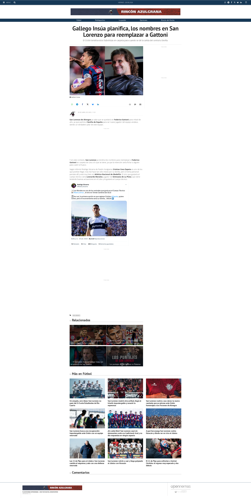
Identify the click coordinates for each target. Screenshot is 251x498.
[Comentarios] (135, 104)
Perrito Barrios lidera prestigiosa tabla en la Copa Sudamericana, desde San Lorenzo (124, 341)
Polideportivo (100, 20)
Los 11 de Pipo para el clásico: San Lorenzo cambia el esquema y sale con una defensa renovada (87, 463)
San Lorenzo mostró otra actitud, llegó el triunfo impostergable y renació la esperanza (124, 403)
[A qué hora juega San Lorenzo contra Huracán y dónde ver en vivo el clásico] (163, 418)
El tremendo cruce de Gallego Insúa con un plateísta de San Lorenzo (87, 363)
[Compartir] (225, 2)
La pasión (122, 20)
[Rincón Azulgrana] (125, 12)
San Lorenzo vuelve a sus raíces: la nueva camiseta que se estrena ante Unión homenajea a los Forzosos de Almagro (163, 403)
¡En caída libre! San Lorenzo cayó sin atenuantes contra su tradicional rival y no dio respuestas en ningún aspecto (125, 433)
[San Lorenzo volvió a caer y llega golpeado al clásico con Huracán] (125, 448)
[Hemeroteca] (246, 2)
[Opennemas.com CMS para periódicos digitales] (181, 489)
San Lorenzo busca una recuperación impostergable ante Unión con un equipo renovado (86, 433)
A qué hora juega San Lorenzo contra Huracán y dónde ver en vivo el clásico (161, 432)
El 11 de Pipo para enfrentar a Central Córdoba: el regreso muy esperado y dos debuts (162, 463)
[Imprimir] (130, 104)
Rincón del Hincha (167, 20)
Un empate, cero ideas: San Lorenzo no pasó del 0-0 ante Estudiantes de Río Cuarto (85, 403)
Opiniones (143, 20)
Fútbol (79, 20)
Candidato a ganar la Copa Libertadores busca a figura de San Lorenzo (87, 341)
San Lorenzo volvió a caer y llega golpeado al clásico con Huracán (125, 462)
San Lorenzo (76, 315)
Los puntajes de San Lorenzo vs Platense (125, 364)
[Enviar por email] (140, 104)
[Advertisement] (106, 143)
